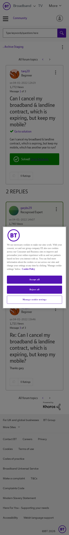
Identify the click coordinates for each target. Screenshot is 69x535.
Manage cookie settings (35, 299)
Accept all (34, 279)
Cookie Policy (28, 269)
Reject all (34, 289)
